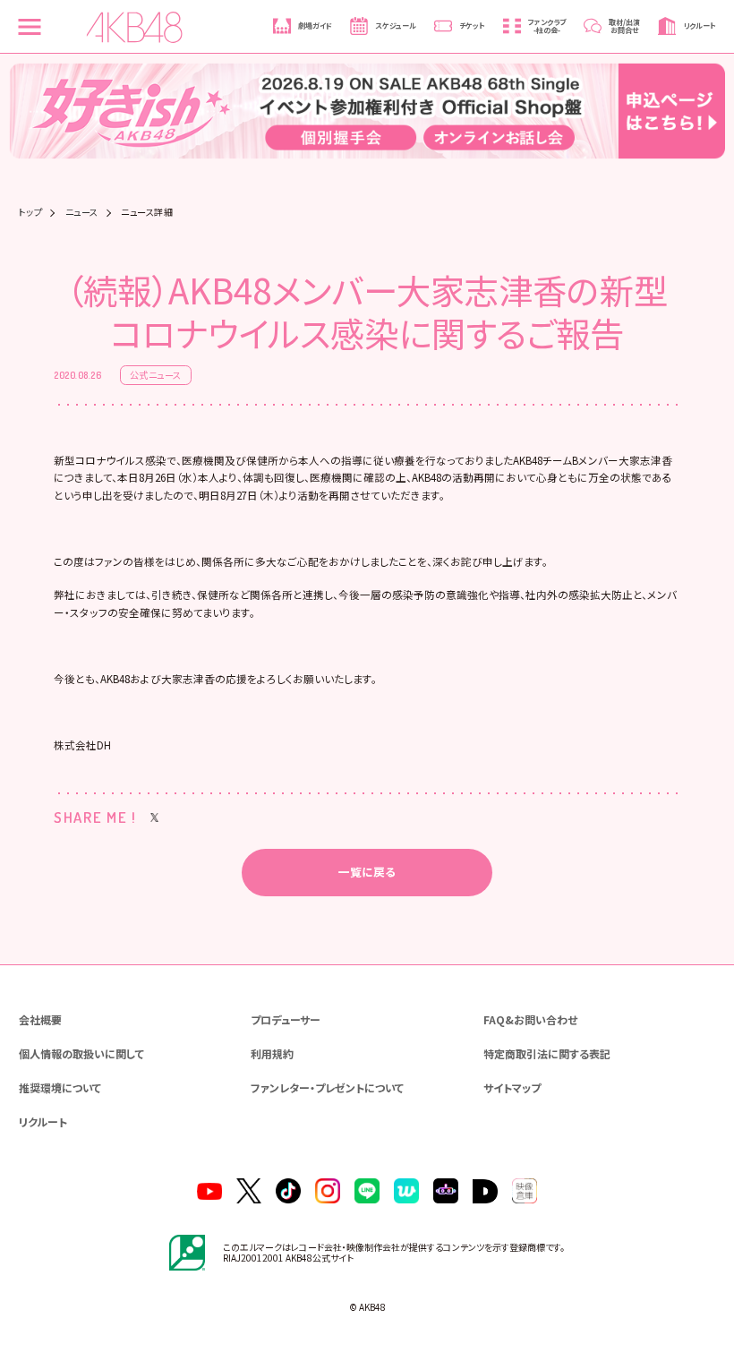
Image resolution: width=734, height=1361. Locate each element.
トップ (31, 212)
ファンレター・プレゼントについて (327, 1087)
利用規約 (272, 1053)
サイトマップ (512, 1087)
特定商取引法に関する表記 (546, 1053)
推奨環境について (60, 1087)
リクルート (43, 1121)
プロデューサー (285, 1019)
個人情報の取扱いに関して (81, 1053)
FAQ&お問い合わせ (530, 1019)
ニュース (81, 212)
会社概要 (40, 1019)
